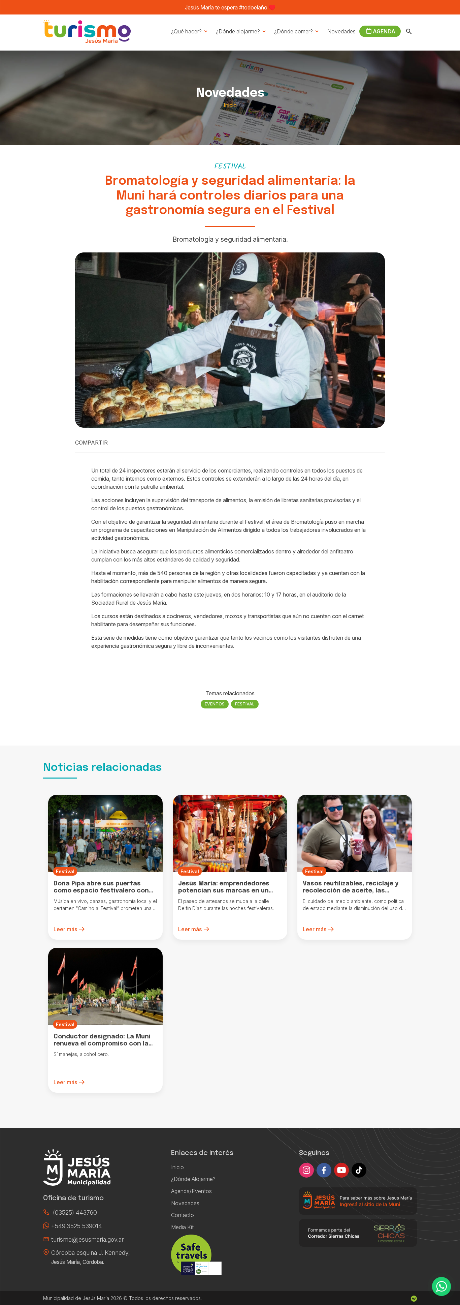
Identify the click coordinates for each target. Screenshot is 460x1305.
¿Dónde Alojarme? (193, 1179)
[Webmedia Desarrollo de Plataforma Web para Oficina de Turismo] (414, 1298)
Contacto (182, 1215)
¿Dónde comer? (293, 31)
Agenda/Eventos (191, 1191)
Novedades (341, 31)
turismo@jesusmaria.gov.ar (87, 1239)
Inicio (230, 105)
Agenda (384, 31)
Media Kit (182, 1227)
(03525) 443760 (75, 1212)
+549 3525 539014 (76, 1226)
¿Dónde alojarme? (238, 31)
